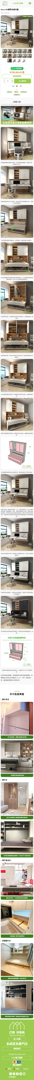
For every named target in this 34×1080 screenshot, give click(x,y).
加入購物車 (22, 81)
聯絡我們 (17, 1049)
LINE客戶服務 (18, 3)
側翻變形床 (17, 94)
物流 (23, 1077)
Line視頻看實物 (18, 68)
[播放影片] (30, 45)
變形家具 (7, 13)
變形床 (16, 92)
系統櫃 (19, 677)
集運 (18, 1077)
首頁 (2, 13)
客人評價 (17, 1039)
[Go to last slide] (3, 31)
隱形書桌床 (24, 92)
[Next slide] (31, 31)
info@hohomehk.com (17, 1054)
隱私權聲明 (17, 1065)
